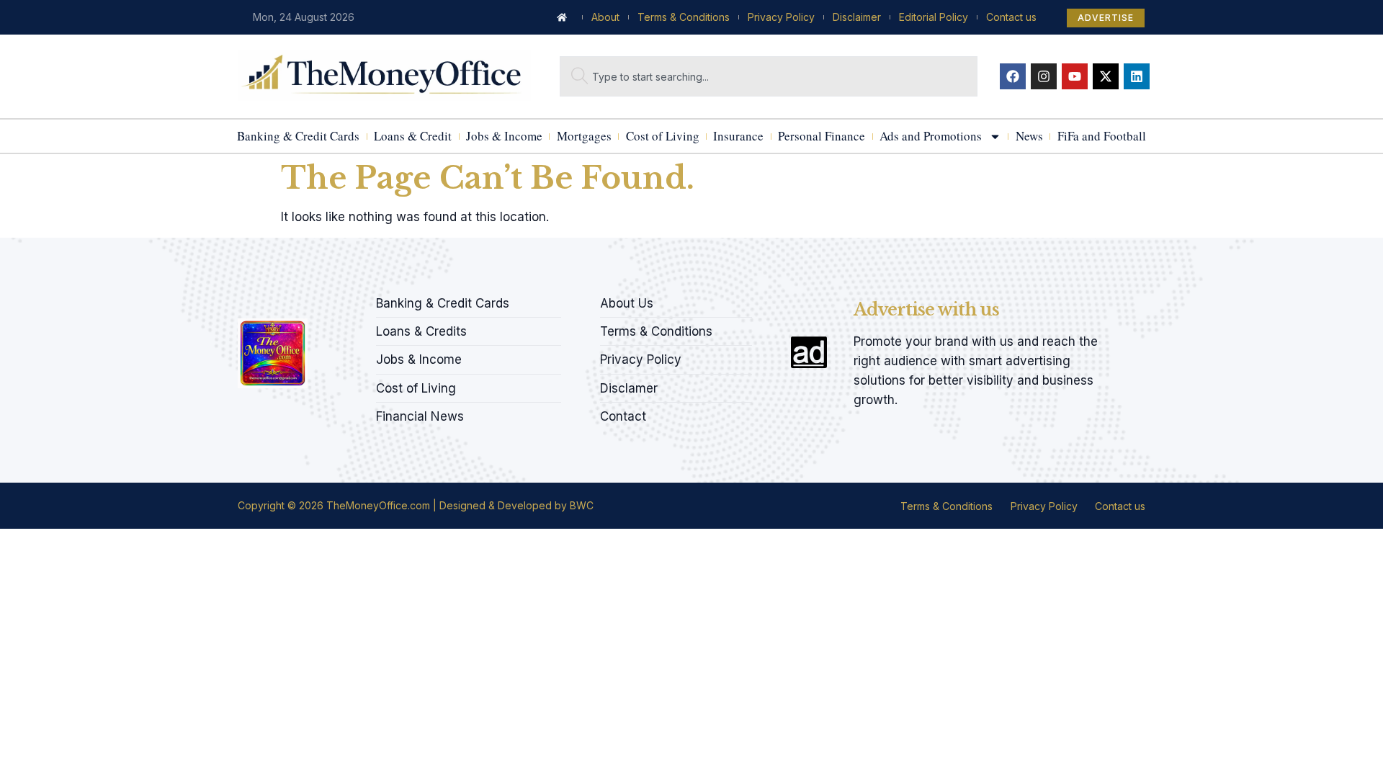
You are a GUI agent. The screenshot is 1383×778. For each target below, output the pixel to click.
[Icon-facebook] (243, 299)
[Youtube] (1075, 76)
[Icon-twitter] (267, 299)
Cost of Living (662, 136)
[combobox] (768, 76)
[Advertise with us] (809, 352)
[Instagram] (1044, 76)
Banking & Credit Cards (298, 136)
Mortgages (584, 136)
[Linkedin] (1137, 76)
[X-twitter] (1106, 76)
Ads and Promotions (931, 136)
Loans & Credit (413, 136)
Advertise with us (926, 309)
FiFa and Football (1101, 136)
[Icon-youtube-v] (316, 299)
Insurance (738, 136)
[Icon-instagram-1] (292, 299)
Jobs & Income (504, 136)
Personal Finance (821, 136)
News (1029, 136)
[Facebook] (1013, 76)
